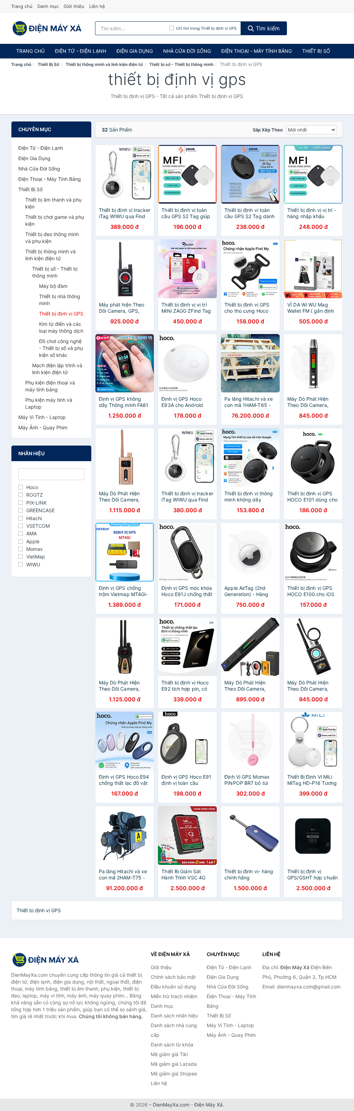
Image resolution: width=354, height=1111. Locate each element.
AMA (31, 533)
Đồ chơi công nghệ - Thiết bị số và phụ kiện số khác (61, 348)
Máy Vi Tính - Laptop (42, 417)
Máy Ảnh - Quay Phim (42, 427)
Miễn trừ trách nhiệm (174, 996)
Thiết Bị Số (316, 51)
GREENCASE (40, 510)
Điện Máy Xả (208, 1105)
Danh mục (48, 6)
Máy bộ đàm (53, 286)
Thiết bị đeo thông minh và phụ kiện (52, 237)
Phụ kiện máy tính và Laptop (48, 403)
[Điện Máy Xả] (45, 960)
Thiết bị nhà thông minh (59, 299)
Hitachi (34, 518)
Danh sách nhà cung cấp (174, 1030)
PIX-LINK (36, 503)
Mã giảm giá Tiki (169, 1054)
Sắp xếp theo (268, 130)
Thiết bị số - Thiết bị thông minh (181, 64)
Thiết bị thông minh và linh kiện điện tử (104, 64)
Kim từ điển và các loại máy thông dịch (61, 327)
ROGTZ (34, 495)
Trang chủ (21, 6)
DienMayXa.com (171, 1105)
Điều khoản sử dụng (173, 987)
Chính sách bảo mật (173, 977)
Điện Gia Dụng (135, 51)
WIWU (33, 564)
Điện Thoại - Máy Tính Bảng (256, 51)
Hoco (32, 487)
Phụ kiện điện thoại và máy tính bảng (50, 386)
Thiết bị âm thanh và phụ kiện (53, 203)
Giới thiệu (74, 6)
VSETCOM (38, 526)
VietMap (35, 556)
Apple (32, 541)
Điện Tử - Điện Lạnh (80, 51)
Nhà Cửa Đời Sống (187, 51)
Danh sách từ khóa (172, 1044)
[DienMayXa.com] (47, 28)
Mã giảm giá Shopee (174, 1073)
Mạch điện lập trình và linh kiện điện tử (57, 368)
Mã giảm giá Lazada (174, 1064)
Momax (34, 549)
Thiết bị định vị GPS (61, 313)
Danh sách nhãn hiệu (174, 1016)
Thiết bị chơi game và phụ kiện (54, 220)
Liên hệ (97, 6)
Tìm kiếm (267, 28)
